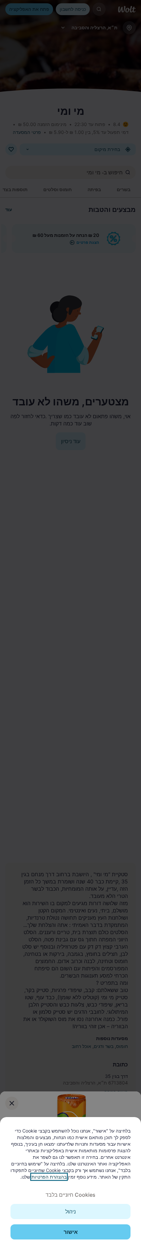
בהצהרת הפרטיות (49, 1177)
